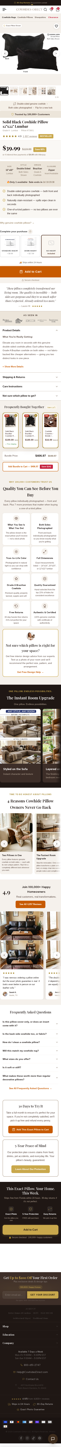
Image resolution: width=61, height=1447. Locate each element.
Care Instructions (12, 386)
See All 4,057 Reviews (30, 904)
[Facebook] (21, 1438)
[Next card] (56, 745)
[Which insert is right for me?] (30, 231)
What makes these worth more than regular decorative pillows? (26, 1078)
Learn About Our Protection (30, 1169)
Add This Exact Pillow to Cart (32, 1129)
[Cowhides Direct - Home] (29, 9)
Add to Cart (30, 1229)
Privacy (52, 1432)
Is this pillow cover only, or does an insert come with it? (26, 1023)
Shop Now (54, 3)
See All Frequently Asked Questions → (30, 1088)
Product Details (11, 330)
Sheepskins (40, 17)
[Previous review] (4, 955)
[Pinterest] (39, 1438)
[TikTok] (33, 1438)
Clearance (53, 17)
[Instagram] (27, 1438)
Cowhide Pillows (25, 17)
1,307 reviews (30, 136)
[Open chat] (53, 1439)
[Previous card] (4, 745)
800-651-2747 (32, 1365)
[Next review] (56, 955)
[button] (56, 26)
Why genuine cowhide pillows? (17, 222)
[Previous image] (5, 53)
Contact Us (32, 1379)
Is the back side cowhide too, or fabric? (25, 1034)
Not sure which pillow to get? (19, 395)
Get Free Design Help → (30, 672)
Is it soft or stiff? (12, 1067)
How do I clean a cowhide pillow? (21, 1042)
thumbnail (4, 91)
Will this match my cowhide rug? (21, 1050)
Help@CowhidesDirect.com (32, 1372)
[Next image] (56, 53)
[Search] (45, 9)
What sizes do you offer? (16, 1059)
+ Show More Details (13, 366)
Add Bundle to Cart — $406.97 (29, 466)
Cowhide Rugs (9, 17)
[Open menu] (5, 9)
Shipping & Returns (14, 377)
